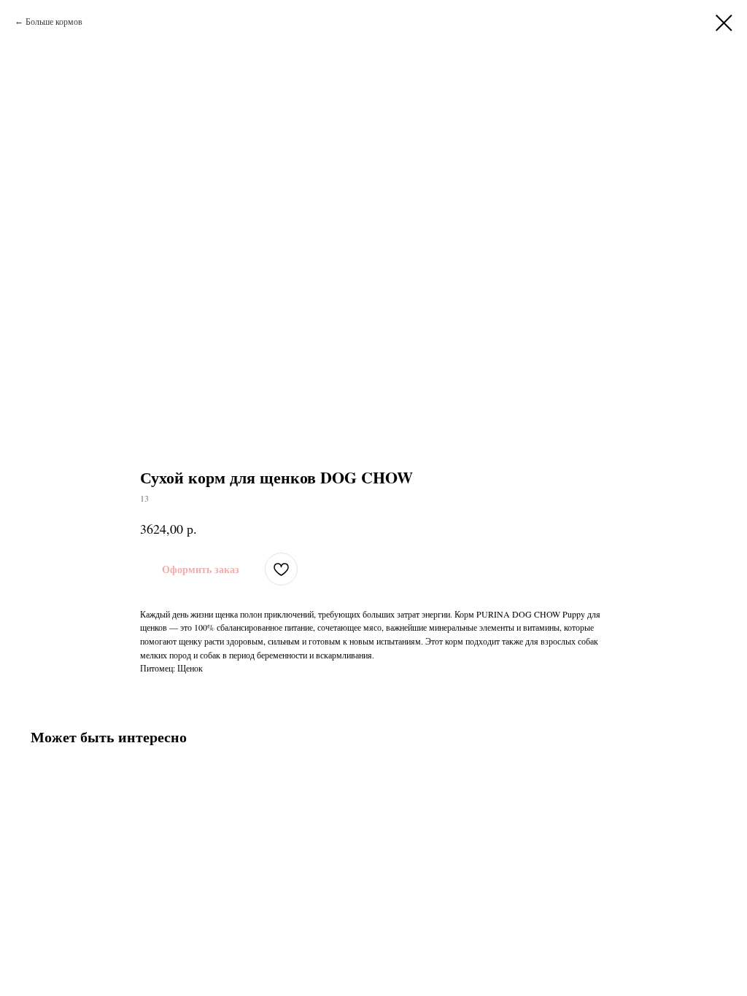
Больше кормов (54, 21)
